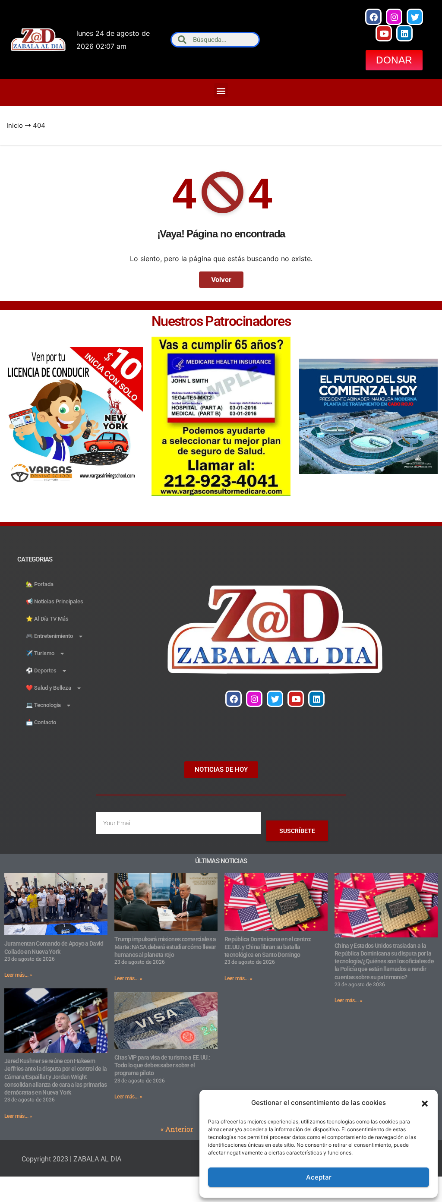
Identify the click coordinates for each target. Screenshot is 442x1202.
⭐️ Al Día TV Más (47, 618)
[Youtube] (384, 33)
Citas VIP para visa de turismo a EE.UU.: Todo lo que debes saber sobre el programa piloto (162, 1065)
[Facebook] (373, 17)
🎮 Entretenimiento (49, 636)
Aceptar (319, 1177)
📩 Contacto (41, 722)
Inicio (14, 125)
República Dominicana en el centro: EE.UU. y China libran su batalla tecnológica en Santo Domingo (267, 947)
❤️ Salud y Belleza (48, 688)
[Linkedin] (404, 33)
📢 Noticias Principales (54, 601)
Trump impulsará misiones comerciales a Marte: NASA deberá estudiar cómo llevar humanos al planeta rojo (165, 947)
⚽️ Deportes (41, 670)
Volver (221, 279)
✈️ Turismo (40, 653)
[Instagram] (394, 17)
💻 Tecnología (43, 705)
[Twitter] (415, 17)
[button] (424, 1102)
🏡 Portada (40, 584)
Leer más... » (18, 975)
